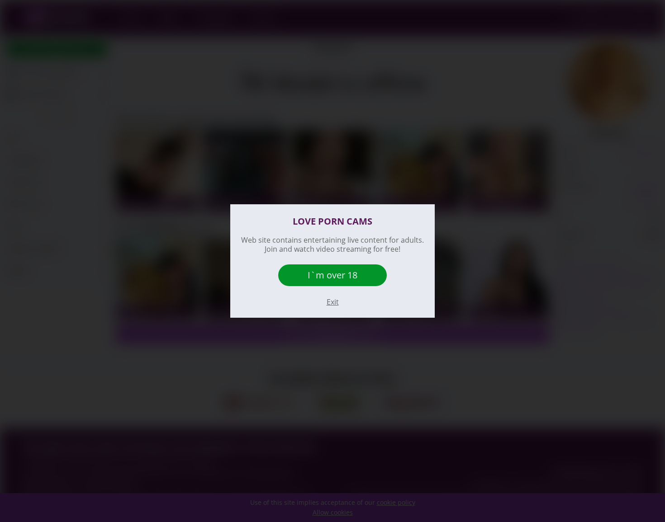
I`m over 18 (332, 275)
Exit (333, 302)
